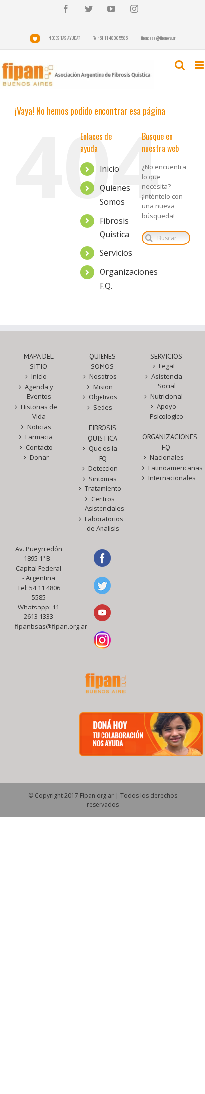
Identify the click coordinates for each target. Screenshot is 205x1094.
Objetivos (103, 396)
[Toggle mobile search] (180, 65)
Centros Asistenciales (103, 503)
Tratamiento (103, 488)
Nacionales (167, 457)
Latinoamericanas (166, 467)
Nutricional (166, 396)
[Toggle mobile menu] (200, 65)
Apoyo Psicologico (166, 411)
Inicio (109, 168)
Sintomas (103, 478)
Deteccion (103, 468)
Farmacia (39, 436)
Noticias (39, 426)
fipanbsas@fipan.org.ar (51, 626)
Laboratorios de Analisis (103, 523)
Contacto (39, 447)
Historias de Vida (39, 411)
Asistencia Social (166, 381)
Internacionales (166, 477)
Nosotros (103, 376)
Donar (39, 457)
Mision (103, 386)
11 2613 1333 (41, 612)
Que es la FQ (103, 453)
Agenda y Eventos (39, 391)
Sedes (102, 407)
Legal (167, 366)
